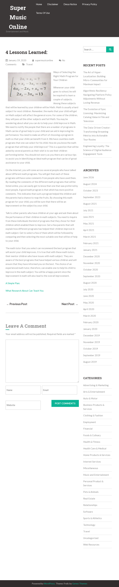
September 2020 (91, 276)
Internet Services (92, 461)
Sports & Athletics (92, 518)
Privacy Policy (89, 4)
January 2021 (90, 249)
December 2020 (91, 256)
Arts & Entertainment (94, 391)
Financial (88, 428)
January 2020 (90, 329)
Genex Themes (79, 583)
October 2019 (90, 348)
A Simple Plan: (13, 283)
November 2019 (91, 342)
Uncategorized (90, 538)
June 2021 (88, 216)
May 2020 (88, 302)
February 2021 (91, 243)
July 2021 (88, 210)
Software (88, 511)
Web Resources (91, 544)
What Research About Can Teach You (25, 290)
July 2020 (88, 289)
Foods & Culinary (92, 435)
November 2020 (91, 263)
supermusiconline (44, 60)
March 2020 (89, 315)
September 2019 (91, 355)
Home (39, 4)
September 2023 (91, 197)
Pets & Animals (91, 491)
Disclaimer (52, 4)
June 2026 (88, 177)
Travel (29, 64)
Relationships (90, 505)
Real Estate (89, 498)
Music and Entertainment (96, 474)
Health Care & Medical (94, 448)
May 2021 (88, 223)
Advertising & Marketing (96, 385)
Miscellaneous (90, 468)
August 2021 (90, 203)
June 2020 (88, 296)
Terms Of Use (43, 12)
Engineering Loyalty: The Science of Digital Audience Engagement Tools (97, 150)
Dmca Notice (70, 4)
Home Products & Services (96, 455)
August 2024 (90, 184)
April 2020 (88, 309)
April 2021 (88, 230)
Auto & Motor (90, 398)
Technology (89, 524)
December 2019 (91, 335)
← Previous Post (16, 304)
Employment (89, 422)
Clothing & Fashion (93, 415)
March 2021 (89, 236)
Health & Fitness (91, 441)
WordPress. (49, 583)
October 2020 (90, 269)
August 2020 (90, 282)
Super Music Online (18, 17)
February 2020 (91, 322)
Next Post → (70, 304)
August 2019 (90, 361)
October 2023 (90, 190)
